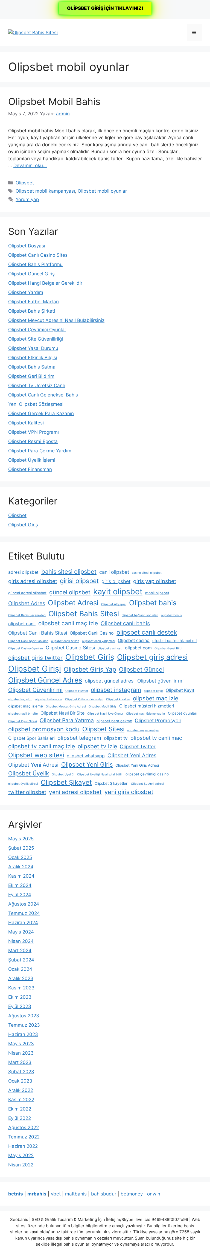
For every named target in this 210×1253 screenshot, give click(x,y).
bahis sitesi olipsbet (69, 571)
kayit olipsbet (117, 591)
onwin (153, 1194)
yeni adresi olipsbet (75, 792)
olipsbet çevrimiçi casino (147, 774)
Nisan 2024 (21, 941)
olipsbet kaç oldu (20, 699)
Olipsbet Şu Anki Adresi (147, 784)
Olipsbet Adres (26, 603)
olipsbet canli (22, 623)
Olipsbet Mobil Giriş (102, 706)
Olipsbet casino (134, 640)
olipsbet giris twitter (35, 657)
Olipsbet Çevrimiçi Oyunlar (37, 329)
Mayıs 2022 (21, 1155)
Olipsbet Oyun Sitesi (22, 721)
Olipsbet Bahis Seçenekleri (27, 615)
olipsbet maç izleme (25, 706)
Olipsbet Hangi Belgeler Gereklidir (45, 283)
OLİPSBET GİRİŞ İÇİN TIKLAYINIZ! (105, 8)
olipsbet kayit (153, 691)
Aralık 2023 (20, 978)
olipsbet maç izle (155, 698)
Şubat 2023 (21, 1071)
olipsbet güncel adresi (110, 681)
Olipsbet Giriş (23, 524)
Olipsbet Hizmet (76, 691)
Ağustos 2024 (23, 904)
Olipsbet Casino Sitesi (70, 647)
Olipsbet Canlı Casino (92, 633)
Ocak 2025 (20, 857)
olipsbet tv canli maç (156, 738)
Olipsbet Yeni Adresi (33, 764)
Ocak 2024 (20, 969)
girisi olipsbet (79, 581)
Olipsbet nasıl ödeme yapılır (145, 713)
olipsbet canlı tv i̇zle (65, 641)
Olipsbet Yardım (25, 292)
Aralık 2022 (20, 1090)
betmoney (132, 1194)
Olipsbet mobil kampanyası (45, 191)
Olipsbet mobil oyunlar (102, 191)
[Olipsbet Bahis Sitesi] (33, 32)
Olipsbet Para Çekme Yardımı (40, 450)
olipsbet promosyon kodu (44, 729)
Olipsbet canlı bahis (125, 623)
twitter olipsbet (27, 792)
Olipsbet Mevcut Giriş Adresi (66, 706)
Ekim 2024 (19, 885)
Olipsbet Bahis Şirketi (31, 311)
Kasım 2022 (21, 1099)
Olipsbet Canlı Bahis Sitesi (37, 633)
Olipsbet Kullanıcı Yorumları (84, 699)
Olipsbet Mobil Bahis (54, 101)
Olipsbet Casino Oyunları (25, 648)
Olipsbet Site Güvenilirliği (35, 339)
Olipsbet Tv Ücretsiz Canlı (36, 385)
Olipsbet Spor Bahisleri (31, 738)
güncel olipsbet (70, 592)
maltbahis (76, 1194)
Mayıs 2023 (21, 1043)
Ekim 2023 (19, 997)
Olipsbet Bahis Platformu (35, 264)
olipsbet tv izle (97, 746)
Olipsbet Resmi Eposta (33, 441)
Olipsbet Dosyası (26, 246)
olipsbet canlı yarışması (98, 641)
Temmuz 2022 (24, 1137)
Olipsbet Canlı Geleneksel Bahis (43, 395)
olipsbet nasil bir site (23, 713)
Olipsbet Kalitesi (26, 423)
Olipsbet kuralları (118, 699)
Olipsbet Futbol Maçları (33, 301)
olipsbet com (138, 647)
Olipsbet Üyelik (28, 773)
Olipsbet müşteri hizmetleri (146, 706)
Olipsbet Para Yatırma (67, 720)
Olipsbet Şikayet (66, 782)
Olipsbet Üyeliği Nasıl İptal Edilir (100, 774)
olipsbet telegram (79, 738)
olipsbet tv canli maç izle (41, 746)
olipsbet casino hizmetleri (174, 640)
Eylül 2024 (19, 894)
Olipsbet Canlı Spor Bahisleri (28, 641)
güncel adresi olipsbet (27, 593)
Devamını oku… (30, 165)
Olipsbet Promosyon (158, 720)
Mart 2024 (19, 950)
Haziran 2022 (23, 1146)
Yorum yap (27, 199)
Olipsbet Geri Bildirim (31, 376)
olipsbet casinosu (110, 648)
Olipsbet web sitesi (36, 755)
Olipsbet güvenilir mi (160, 681)
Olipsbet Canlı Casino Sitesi (38, 255)
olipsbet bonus (171, 615)
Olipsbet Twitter (138, 746)
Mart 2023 (19, 1062)
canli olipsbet (114, 572)
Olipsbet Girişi (34, 668)
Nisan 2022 (20, 1165)
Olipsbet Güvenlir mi (35, 689)
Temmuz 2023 (24, 1025)
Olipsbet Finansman (30, 469)
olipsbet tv (116, 738)
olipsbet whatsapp (86, 755)
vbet (56, 1194)
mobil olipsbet (157, 593)
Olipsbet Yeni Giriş (87, 764)
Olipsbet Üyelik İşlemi (31, 460)
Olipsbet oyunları (182, 713)
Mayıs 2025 (21, 838)
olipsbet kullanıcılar (48, 699)
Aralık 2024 (20, 866)
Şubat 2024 (21, 960)
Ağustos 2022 (23, 1127)
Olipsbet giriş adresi (152, 657)
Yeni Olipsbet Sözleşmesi (35, 404)
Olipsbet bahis (152, 602)
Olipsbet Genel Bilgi (168, 648)
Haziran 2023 (23, 1034)
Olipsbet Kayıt (180, 690)
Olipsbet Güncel (141, 669)
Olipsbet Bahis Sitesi (83, 613)
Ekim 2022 (19, 1109)
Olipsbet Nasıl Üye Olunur (105, 713)
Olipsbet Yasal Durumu (33, 348)
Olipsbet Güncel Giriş (31, 273)
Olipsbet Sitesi (103, 729)
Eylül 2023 (19, 1006)
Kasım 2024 (21, 876)
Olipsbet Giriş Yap (90, 669)
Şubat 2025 (21, 848)
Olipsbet (25, 182)
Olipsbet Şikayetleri (111, 783)
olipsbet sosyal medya (143, 730)
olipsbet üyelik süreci (23, 784)
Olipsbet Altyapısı (113, 604)
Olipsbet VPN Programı (33, 432)
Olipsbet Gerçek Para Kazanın (41, 413)
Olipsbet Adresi (73, 602)
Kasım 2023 (21, 988)
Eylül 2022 (19, 1118)
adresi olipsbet (23, 572)
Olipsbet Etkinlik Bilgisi (32, 357)
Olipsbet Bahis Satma (32, 367)
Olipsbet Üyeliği (63, 774)
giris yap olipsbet (154, 581)
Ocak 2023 (20, 1081)
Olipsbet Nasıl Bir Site (62, 713)
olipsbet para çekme (114, 721)
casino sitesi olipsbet (147, 573)
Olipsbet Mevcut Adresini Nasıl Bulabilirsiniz (56, 320)
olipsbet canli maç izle (68, 623)
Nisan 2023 (21, 1053)
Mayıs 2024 (21, 932)
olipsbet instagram (116, 689)
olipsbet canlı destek (146, 632)
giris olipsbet (115, 581)
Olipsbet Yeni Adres (131, 755)
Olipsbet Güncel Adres (45, 680)
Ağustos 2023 (23, 1015)
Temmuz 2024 (24, 913)
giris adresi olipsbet (32, 581)
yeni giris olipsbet (128, 791)
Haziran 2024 (23, 922)
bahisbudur (103, 1194)
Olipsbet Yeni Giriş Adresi (137, 765)
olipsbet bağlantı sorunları (140, 615)
